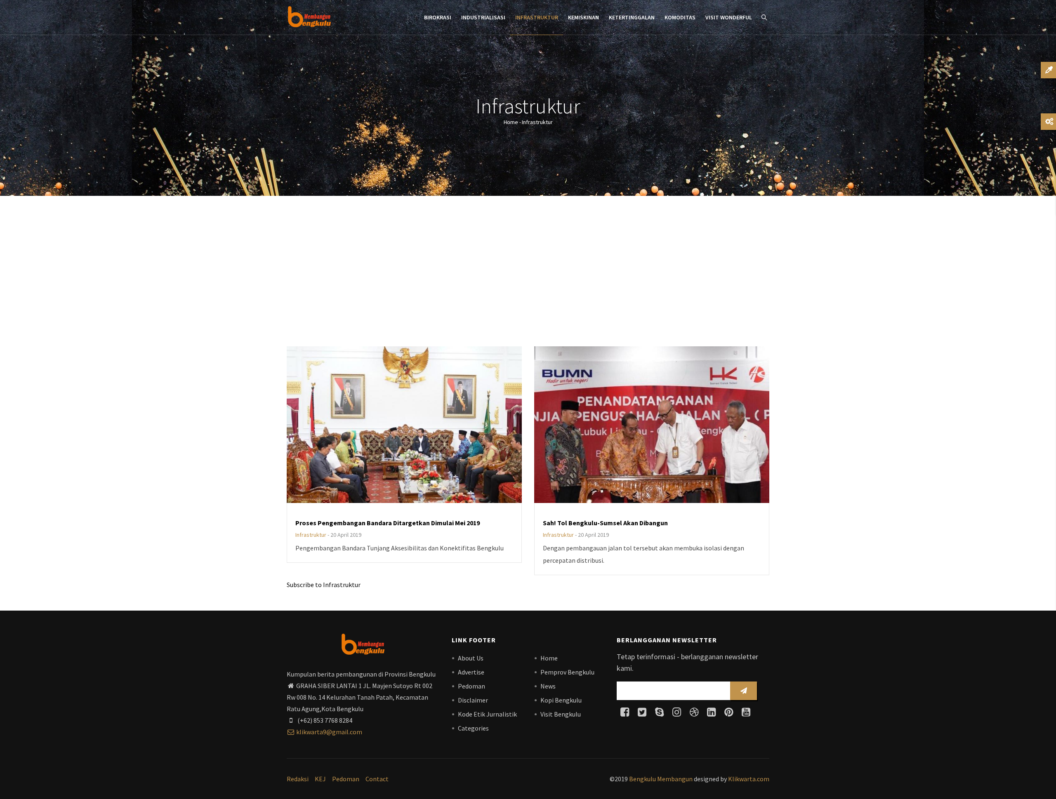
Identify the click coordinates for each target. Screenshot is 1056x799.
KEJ (320, 779)
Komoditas (680, 17)
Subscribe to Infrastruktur (324, 584)
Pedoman (471, 686)
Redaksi (298, 779)
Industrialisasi (483, 17)
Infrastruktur (536, 17)
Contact (377, 779)
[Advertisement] (528, 272)
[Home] (309, 16)
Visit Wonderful (728, 17)
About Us (470, 658)
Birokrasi (437, 17)
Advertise (471, 672)
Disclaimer (473, 700)
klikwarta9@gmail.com (329, 732)
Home (511, 122)
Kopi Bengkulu (561, 700)
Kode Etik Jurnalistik (487, 714)
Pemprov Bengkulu (567, 672)
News (548, 686)
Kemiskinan (583, 17)
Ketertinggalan (632, 17)
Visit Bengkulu (560, 714)
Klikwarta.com (748, 779)
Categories (473, 728)
